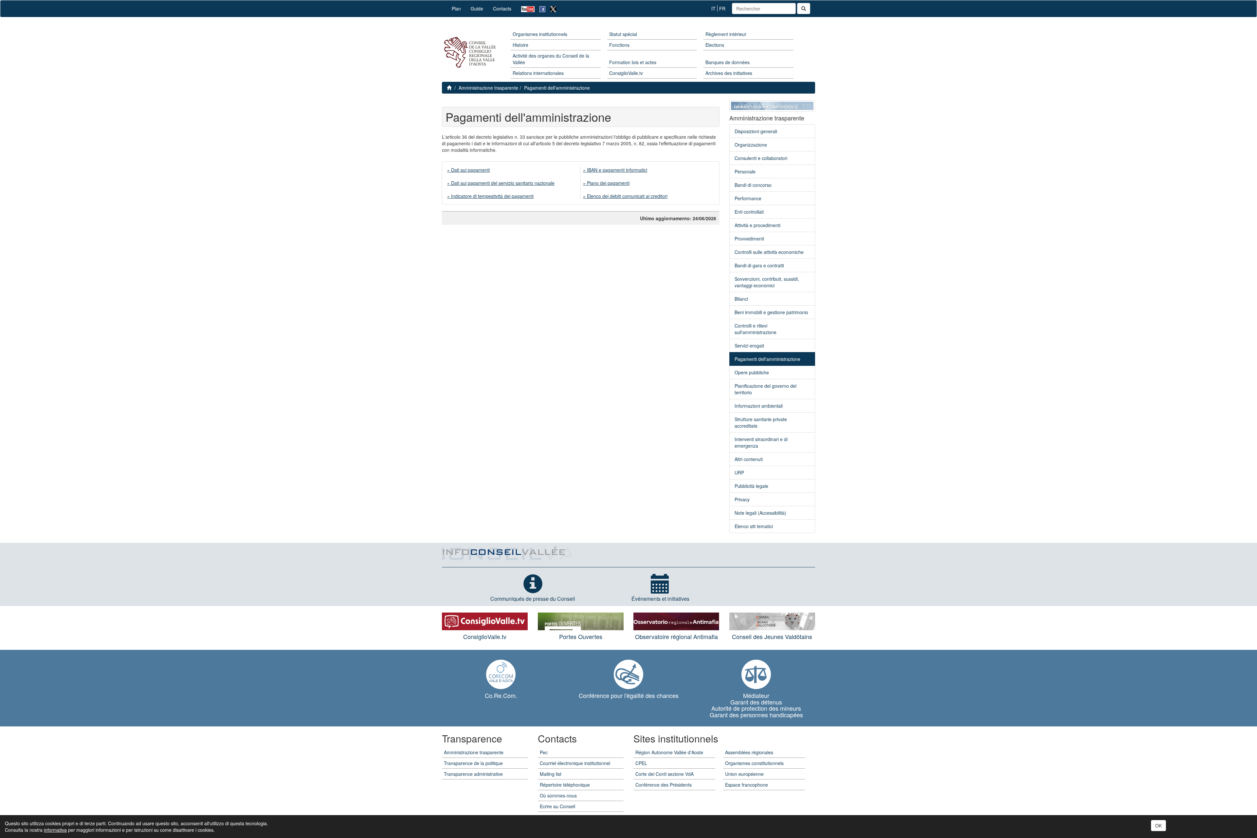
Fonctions (619, 45)
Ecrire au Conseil (557, 806)
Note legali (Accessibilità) (760, 512)
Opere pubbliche (752, 372)
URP (739, 472)
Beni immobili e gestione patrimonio (771, 312)
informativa (55, 830)
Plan (456, 8)
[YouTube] (525, 8)
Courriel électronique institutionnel (575, 763)
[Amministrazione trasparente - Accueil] (772, 105)
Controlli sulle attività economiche (769, 252)
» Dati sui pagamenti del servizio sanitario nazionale (501, 183)
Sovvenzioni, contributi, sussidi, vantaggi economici (767, 282)
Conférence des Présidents (663, 784)
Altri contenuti (749, 459)
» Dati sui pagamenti (468, 170)
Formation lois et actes (632, 62)
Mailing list (550, 774)
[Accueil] (469, 52)
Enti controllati (749, 211)
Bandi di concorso (753, 185)
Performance (748, 198)
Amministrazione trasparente (488, 87)
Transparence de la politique (473, 763)
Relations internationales (538, 73)
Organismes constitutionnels (754, 763)
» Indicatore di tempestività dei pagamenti (490, 196)
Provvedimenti (749, 238)
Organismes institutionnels (540, 34)
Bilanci (741, 298)
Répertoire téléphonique (565, 784)
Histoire (520, 45)
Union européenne (744, 774)
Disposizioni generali (756, 131)
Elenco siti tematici (754, 526)
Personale (745, 171)
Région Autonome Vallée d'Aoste (669, 752)
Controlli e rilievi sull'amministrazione (755, 328)
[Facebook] (540, 8)
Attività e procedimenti (757, 225)
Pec (544, 752)
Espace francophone (746, 784)
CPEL (641, 763)
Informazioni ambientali (759, 405)
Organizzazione (751, 144)
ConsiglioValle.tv (626, 73)
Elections (714, 45)
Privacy (742, 499)
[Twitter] (550, 8)
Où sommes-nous (558, 795)
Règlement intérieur (725, 34)
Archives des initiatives (728, 73)
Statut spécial (623, 34)
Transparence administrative (473, 774)
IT (713, 8)
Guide (477, 8)
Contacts (502, 8)
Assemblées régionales (749, 752)
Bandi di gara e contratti (759, 265)
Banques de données (727, 62)
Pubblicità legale (751, 486)
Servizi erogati (749, 345)
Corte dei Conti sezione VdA (664, 774)
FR (722, 8)
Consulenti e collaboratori (761, 158)
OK (1158, 825)
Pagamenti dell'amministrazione (557, 87)
